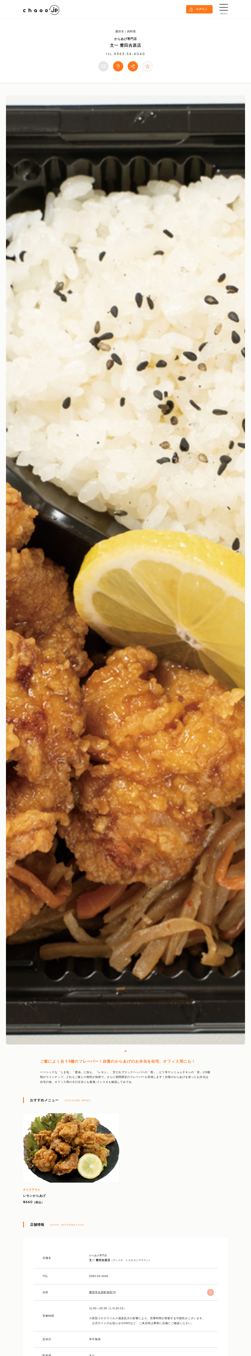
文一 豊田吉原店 (125, 45)
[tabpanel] (125, 569)
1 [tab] (125, 1051)
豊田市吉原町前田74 (102, 1292)
